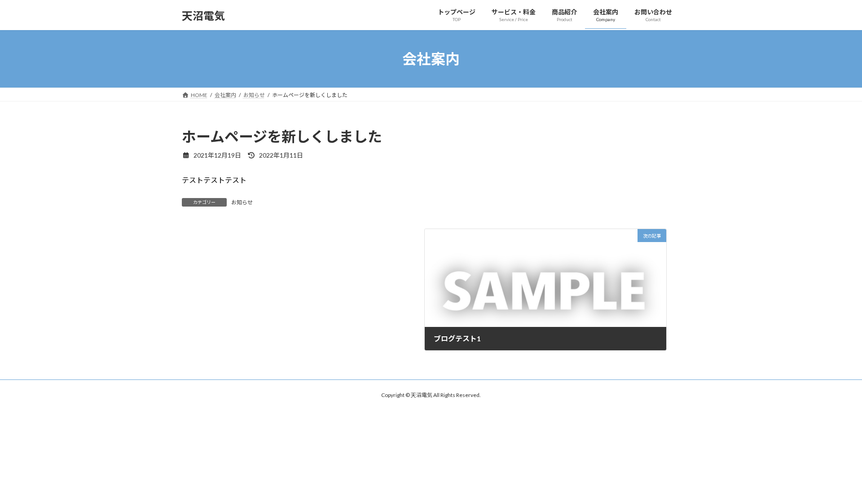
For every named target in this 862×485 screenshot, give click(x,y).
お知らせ (242, 202)
